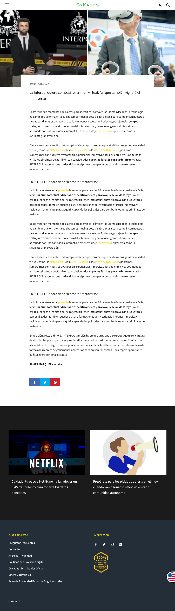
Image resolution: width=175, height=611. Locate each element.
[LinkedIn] (120, 544)
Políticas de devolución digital (26, 562)
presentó (63, 190)
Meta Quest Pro (79, 150)
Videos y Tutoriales (20, 575)
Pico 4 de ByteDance (107, 150)
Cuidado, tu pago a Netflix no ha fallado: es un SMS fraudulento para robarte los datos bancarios (44, 487)
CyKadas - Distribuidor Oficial (26, 569)
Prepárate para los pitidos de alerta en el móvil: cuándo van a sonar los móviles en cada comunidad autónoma (126, 487)
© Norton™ (15, 601)
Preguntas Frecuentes (22, 543)
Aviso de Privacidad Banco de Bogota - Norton (36, 581)
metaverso (104, 131)
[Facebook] (95, 544)
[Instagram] (112, 544)
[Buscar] (168, 5)
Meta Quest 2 (57, 150)
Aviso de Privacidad (20, 556)
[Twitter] (104, 544)
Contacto (14, 549)
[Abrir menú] (7, 4)
